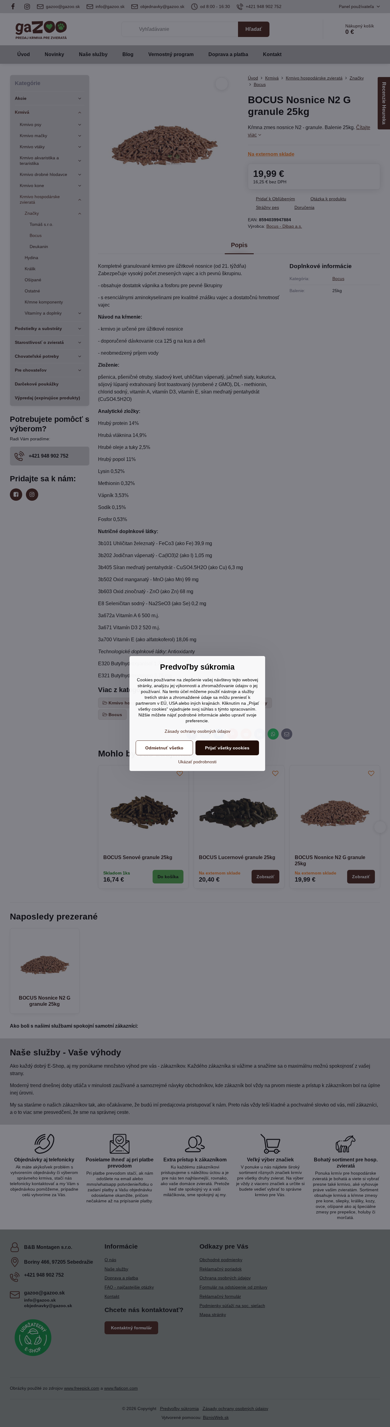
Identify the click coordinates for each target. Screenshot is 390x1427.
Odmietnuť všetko (164, 747)
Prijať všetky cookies (227, 747)
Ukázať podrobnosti (197, 761)
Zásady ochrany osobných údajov (197, 731)
